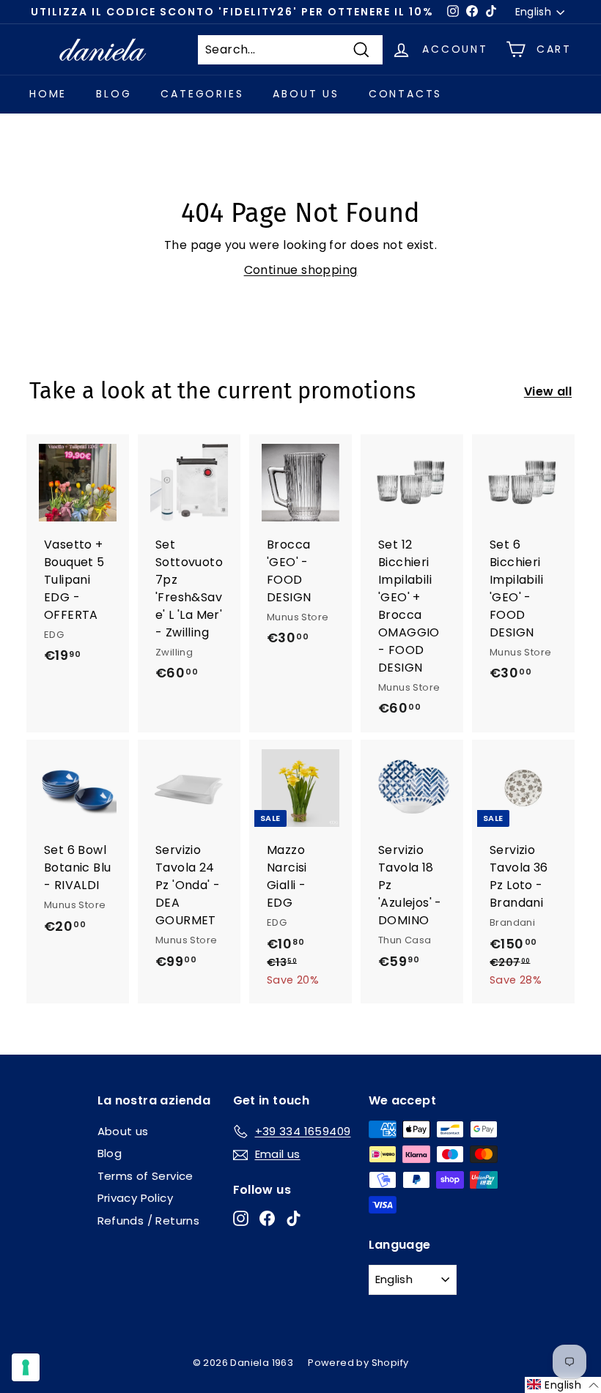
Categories (202, 93)
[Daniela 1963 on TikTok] (293, 1218)
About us (306, 93)
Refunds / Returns (148, 1220)
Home (48, 93)
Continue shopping (301, 269)
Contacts (405, 93)
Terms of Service (145, 1176)
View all (548, 391)
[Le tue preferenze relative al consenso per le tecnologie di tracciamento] (26, 1367)
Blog (113, 93)
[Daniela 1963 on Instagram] (240, 1218)
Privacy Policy (135, 1198)
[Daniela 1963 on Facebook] (267, 1218)
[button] (563, 1385)
